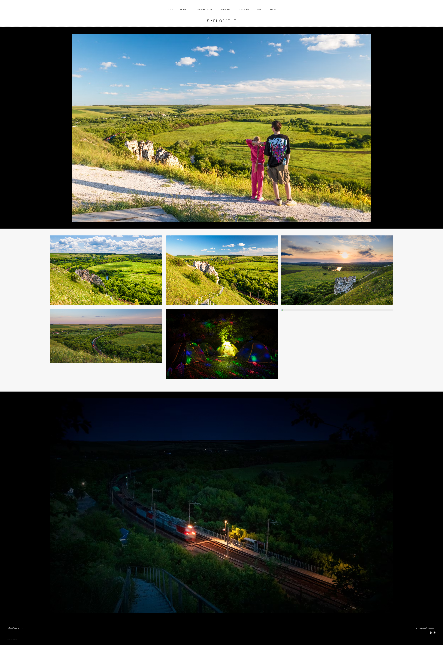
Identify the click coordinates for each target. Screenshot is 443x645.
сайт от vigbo (12, 639)
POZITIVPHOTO (243, 10)
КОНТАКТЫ (273, 10)
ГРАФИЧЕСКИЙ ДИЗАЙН (203, 10)
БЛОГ (259, 10)
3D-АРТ (183, 10)
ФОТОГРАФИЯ (225, 10)
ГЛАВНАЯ (169, 10)
